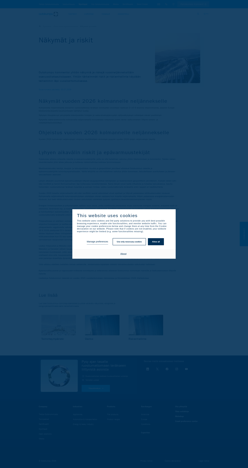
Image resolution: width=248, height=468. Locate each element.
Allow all (156, 242)
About (123, 254)
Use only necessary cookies (129, 242)
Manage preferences (97, 241)
